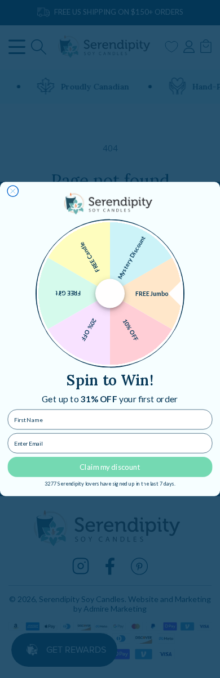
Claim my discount (110, 467)
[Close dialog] (13, 191)
